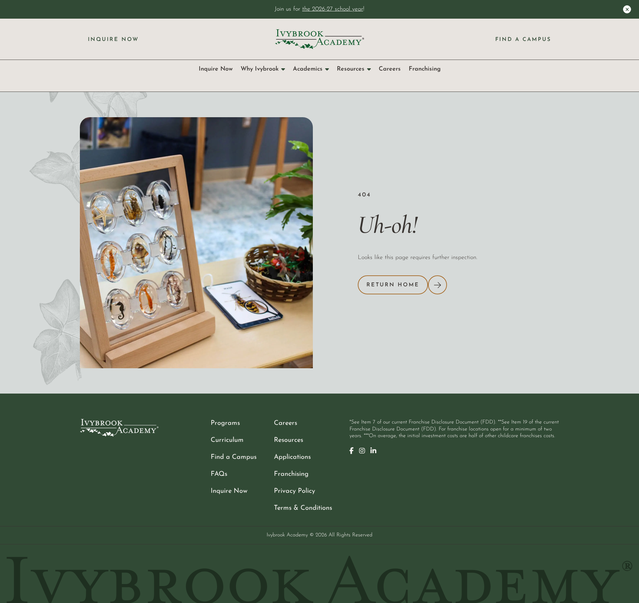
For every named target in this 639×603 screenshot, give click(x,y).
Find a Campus (523, 39)
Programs (225, 423)
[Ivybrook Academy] (319, 39)
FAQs (219, 474)
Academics (307, 69)
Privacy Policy (294, 491)
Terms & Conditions (303, 508)
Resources (350, 69)
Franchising (425, 69)
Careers (390, 69)
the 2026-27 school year (332, 9)
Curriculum (227, 440)
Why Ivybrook (260, 69)
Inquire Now (113, 39)
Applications (292, 457)
